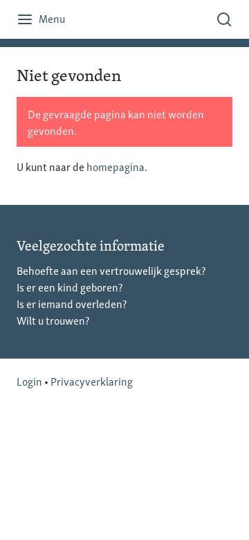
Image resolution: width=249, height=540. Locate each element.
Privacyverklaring (91, 381)
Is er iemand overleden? (72, 303)
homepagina (115, 166)
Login (29, 381)
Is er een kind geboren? (69, 287)
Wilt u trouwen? (53, 320)
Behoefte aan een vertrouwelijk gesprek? (111, 270)
